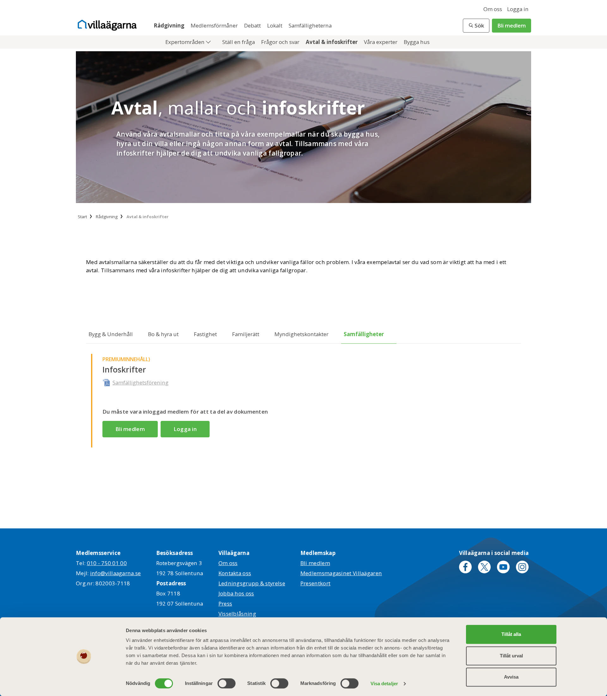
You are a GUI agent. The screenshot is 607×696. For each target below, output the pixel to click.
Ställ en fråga (239, 42)
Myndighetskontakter (301, 334)
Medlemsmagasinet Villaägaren (341, 573)
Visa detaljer (384, 683)
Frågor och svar (281, 42)
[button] (476, 26)
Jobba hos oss (236, 593)
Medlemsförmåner (215, 25)
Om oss (492, 9)
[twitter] (484, 567)
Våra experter (381, 42)
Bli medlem (511, 25)
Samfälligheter (364, 334)
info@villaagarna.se (115, 573)
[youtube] (503, 567)
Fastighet (205, 334)
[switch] (227, 683)
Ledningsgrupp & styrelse (251, 583)
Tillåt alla (511, 634)
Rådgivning (170, 25)
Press (225, 603)
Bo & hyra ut (163, 334)
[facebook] (465, 567)
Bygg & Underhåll (111, 334)
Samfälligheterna (310, 25)
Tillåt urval (511, 655)
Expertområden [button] (185, 42)
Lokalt (275, 25)
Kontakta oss (234, 573)
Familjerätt (245, 334)
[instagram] (522, 567)
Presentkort (315, 583)
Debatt (253, 25)
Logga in (518, 9)
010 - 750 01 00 (107, 563)
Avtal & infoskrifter (332, 42)
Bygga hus (417, 42)
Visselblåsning (237, 613)
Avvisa (511, 677)
